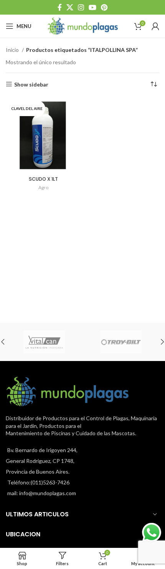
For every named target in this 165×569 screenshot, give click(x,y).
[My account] (155, 26)
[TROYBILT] (120, 342)
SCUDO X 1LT (43, 179)
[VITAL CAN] (44, 342)
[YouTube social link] (92, 7)
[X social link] (70, 7)
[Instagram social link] (81, 7)
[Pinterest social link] (104, 7)
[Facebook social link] (59, 7)
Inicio (13, 50)
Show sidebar (31, 84)
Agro (43, 187)
